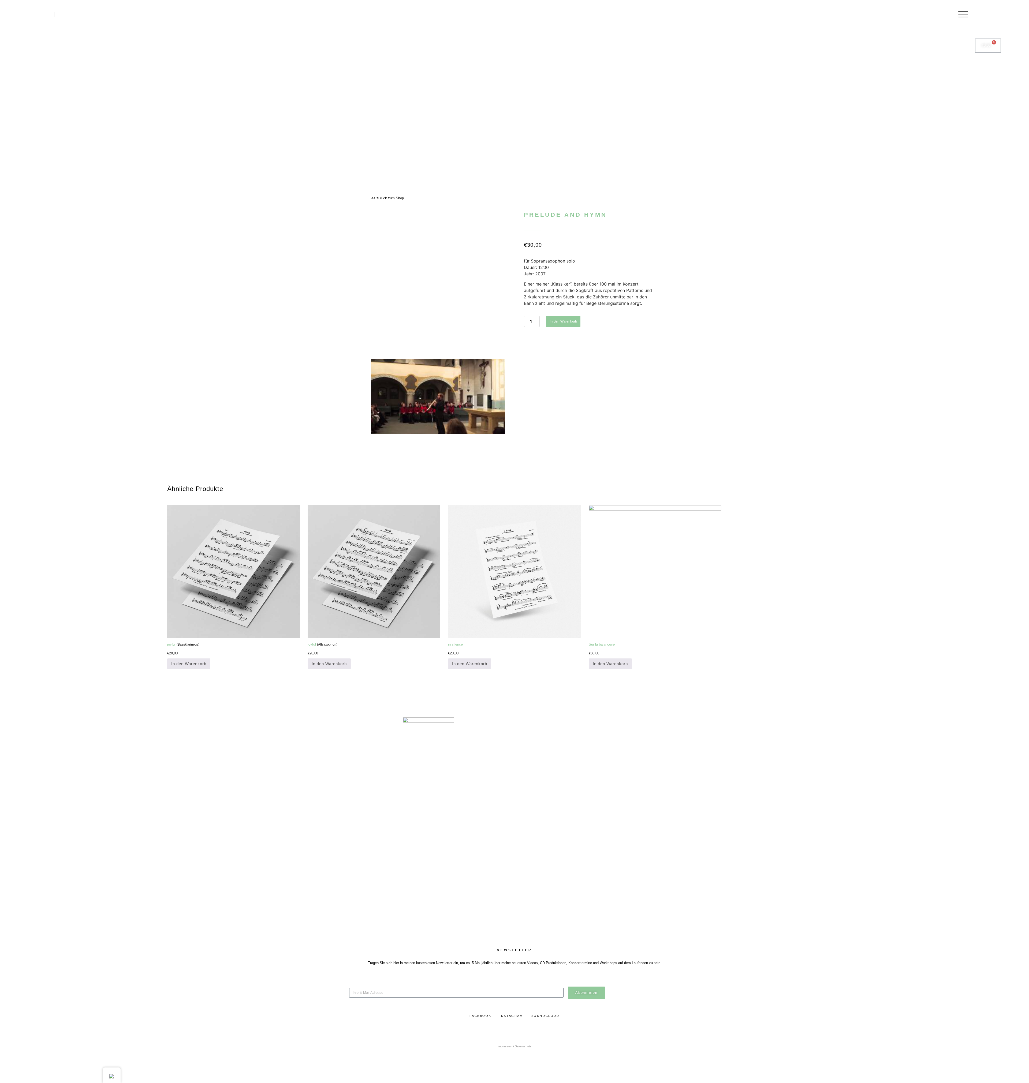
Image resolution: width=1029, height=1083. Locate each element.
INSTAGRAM (511, 1015)
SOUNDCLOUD (545, 1015)
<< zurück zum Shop (387, 198)
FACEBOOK (480, 1015)
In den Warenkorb (563, 321)
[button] (438, 396)
